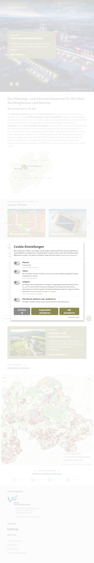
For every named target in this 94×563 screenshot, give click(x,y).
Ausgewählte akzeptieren (45, 311)
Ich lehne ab (22, 311)
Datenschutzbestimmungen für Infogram (43, 291)
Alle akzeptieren (69, 311)
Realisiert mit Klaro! (73, 317)
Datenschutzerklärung (69, 255)
